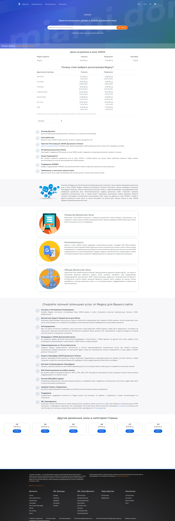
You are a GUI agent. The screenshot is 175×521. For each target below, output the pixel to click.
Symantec (56, 503)
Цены (31, 513)
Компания (130, 491)
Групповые (81, 503)
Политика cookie (50, 518)
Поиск (31, 495)
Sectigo (55, 495)
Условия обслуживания (121, 476)
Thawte (96, 408)
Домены (33, 491)
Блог (127, 503)
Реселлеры (105, 495)
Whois (31, 508)
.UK (101, 424)
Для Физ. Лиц (81, 505)
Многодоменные (83, 500)
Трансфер (32, 503)
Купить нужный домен (49, 146)
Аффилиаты (105, 498)
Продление (33, 500)
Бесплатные (81, 495)
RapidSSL (56, 500)
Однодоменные (82, 498)
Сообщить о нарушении (36, 518)
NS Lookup (32, 511)
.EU (73, 424)
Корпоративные (82, 513)
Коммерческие (82, 511)
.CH (158, 424)
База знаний (129, 500)
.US (17, 424)
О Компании (129, 495)
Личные (80, 508)
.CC (130, 424)
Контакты (128, 498)
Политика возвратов (65, 518)
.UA (45, 424)
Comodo (121, 406)
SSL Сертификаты (85, 491)
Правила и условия (130, 518)
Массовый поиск (34, 498)
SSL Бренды (59, 491)
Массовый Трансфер (36, 505)
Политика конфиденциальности (83, 518)
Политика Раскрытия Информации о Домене (108, 518)
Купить (17, 431)
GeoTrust (56, 498)
